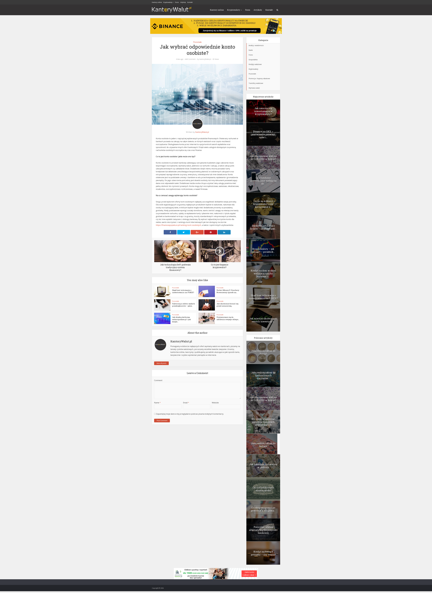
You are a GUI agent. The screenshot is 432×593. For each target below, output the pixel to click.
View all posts (161, 363)
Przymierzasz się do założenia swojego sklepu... (228, 318)
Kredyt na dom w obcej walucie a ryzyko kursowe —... (263, 273)
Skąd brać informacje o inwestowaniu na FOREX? (183, 291)
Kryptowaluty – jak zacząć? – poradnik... (263, 250)
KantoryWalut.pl (205, 59)
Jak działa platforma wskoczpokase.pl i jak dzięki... (181, 319)
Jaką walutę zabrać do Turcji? (263, 352)
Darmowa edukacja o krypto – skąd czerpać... (263, 227)
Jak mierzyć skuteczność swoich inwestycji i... (263, 320)
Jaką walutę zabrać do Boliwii (263, 445)
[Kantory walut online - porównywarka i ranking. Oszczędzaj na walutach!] (171, 9)
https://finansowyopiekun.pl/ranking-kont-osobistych (178, 225)
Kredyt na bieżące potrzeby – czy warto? (263, 553)
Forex (177, 2)
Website (215, 402)
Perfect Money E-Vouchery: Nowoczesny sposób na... (228, 291)
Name (157, 402)
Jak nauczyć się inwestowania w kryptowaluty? (263, 111)
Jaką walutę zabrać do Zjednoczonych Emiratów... (263, 375)
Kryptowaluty (167, 2)
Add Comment (190, 59)
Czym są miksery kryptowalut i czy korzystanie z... (263, 204)
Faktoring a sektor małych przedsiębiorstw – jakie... (183, 305)
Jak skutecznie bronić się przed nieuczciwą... (227, 305)
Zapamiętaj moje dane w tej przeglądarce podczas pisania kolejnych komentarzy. (190, 414)
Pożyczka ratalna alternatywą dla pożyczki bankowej (263, 529)
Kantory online (157, 2)
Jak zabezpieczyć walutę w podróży (263, 466)
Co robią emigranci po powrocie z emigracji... (263, 509)
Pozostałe (197, 42)
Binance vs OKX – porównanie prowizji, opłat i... (263, 134)
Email (186, 402)
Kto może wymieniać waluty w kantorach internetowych (263, 421)
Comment (158, 380)
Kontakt (190, 2)
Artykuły (183, 2)
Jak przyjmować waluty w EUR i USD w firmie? (263, 157)
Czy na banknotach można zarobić (263, 489)
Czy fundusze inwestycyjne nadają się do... (263, 180)
